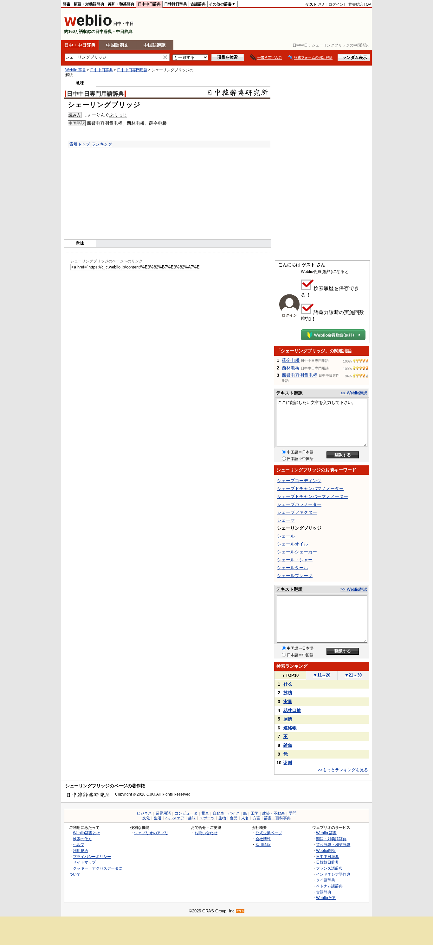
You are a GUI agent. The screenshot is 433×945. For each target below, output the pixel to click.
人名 (245, 818)
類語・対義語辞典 (89, 4)
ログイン (336, 4)
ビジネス (144, 813)
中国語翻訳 (155, 44)
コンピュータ (186, 813)
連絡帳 (290, 727)
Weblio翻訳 (326, 850)
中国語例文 (117, 44)
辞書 (66, 4)
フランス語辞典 (329, 868)
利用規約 (80, 850)
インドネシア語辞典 (333, 874)
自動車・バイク (226, 813)
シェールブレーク (295, 575)
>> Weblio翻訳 (353, 393)
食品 (233, 818)
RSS (240, 911)
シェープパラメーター (299, 504)
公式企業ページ (268, 833)
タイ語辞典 (325, 880)
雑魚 (287, 745)
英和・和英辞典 (121, 4)
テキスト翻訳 (289, 392)
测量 (109, 123)
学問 (292, 813)
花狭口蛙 (292, 710)
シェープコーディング (299, 480)
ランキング (102, 144)
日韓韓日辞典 (175, 4)
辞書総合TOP (359, 4)
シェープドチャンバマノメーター (310, 488)
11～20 (321, 675)
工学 (254, 813)
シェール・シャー (295, 559)
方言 (256, 818)
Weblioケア (326, 898)
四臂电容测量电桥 (299, 375)
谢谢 (287, 762)
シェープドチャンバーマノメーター (312, 496)
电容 (100, 123)
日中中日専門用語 (132, 70)
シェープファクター (297, 512)
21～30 (353, 675)
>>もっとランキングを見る (343, 769)
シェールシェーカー (297, 551)
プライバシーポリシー (92, 856)
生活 (157, 818)
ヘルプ (78, 844)
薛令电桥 (291, 360)
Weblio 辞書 (75, 70)
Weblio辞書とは (86, 833)
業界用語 (163, 813)
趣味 (192, 818)
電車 (205, 813)
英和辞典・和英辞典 (333, 844)
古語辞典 (198, 4)
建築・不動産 (273, 813)
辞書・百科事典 (277, 818)
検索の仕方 (82, 839)
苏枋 (287, 692)
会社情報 (263, 839)
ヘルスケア (174, 818)
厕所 (287, 718)
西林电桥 (291, 367)
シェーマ (286, 520)
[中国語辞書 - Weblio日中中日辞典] (88, 24)
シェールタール (292, 567)
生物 (222, 818)
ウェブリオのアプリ (151, 833)
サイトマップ (84, 862)
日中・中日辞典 (79, 44)
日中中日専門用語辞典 (95, 94)
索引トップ (79, 144)
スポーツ (207, 818)
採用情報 (263, 844)
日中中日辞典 (149, 4)
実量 (287, 701)
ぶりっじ (118, 114)
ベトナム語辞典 (329, 886)
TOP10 (290, 675)
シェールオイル (292, 543)
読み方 (74, 115)
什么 (287, 684)
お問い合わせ (206, 833)
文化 (146, 818)
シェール (286, 536)
